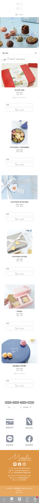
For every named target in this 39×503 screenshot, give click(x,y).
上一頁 (16, 402)
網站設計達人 (19, 492)
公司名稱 (15, 478)
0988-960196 (26, 468)
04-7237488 (17, 468)
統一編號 (17, 480)
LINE (19, 501)
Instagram (24, 464)
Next (37, 33)
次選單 (6, 53)
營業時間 (13, 475)
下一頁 (23, 402)
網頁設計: (19, 490)
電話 (12, 468)
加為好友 (15, 464)
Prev (2, 33)
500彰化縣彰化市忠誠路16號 (22, 472)
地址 (11, 472)
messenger (11, 501)
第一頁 (8, 402)
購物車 (35, 499)
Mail (12, 470)
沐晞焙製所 (19, 6)
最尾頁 (31, 402)
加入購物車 (21, 110)
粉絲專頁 (19, 464)
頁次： (10, 407)
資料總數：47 (27, 407)
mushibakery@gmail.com (22, 470)
